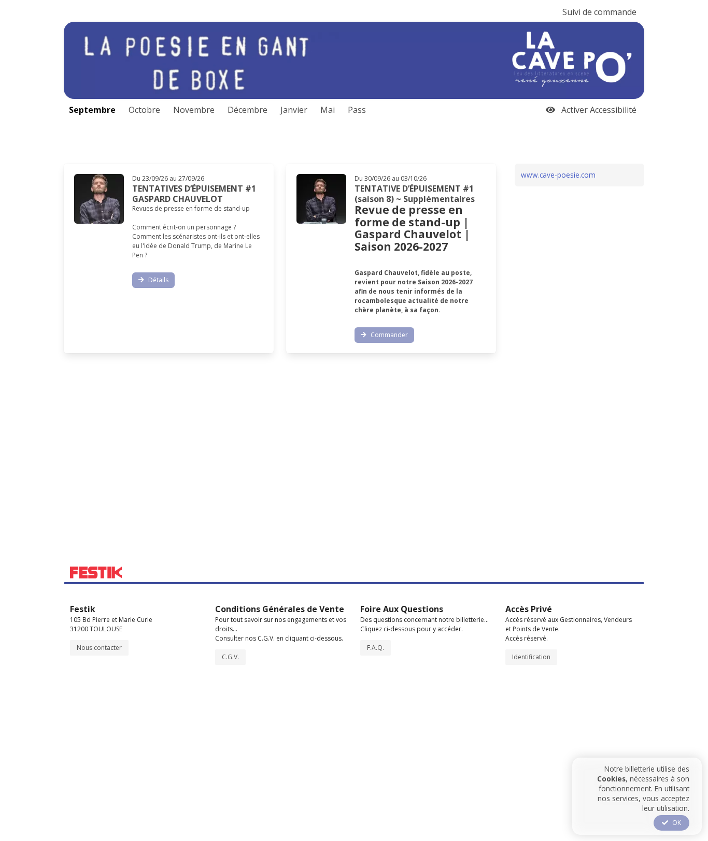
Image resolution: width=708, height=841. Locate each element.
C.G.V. (230, 657)
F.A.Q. (375, 647)
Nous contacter (99, 647)
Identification (531, 657)
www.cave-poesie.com (558, 175)
